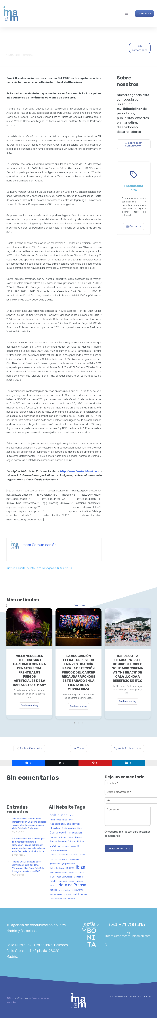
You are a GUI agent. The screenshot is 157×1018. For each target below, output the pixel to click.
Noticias (28, 55)
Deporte (20, 568)
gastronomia (76, 859)
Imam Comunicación (39, 545)
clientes (10, 568)
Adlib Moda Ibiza (58, 819)
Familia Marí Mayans (59, 850)
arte (71, 820)
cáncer (62, 837)
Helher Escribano (57, 868)
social (76, 894)
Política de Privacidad (119, 996)
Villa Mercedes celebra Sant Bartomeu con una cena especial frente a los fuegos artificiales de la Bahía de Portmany (29, 670)
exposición (75, 846)
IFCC (52, 877)
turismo (84, 894)
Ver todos (80, 605)
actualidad (59, 815)
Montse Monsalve (66, 881)
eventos (65, 846)
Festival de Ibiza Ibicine (59, 859)
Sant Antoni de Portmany (60, 894)
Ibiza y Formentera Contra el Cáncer (67, 873)
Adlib (71, 815)
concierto (53, 837)
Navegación (49, 568)
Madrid (80, 877)
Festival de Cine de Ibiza (60, 855)
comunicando (75, 833)
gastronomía (55, 864)
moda (53, 881)
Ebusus (78, 837)
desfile (70, 837)
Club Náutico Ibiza (72, 828)
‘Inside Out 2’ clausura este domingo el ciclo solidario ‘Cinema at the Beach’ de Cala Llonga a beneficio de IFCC (127, 668)
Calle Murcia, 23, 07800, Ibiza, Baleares (37, 945)
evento (31, 568)
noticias (53, 890)
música (79, 881)
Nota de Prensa (72, 885)
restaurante (77, 890)
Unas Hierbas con (58, 899)
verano (71, 899)
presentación (64, 890)
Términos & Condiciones (140, 996)
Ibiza (38, 568)
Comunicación (58, 832)
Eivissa (80, 841)
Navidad (53, 886)
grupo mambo (69, 863)
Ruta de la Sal (64, 568)
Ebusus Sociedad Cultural (62, 841)
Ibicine (70, 867)
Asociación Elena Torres (65, 823)
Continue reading (29, 705)
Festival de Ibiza (78, 855)
